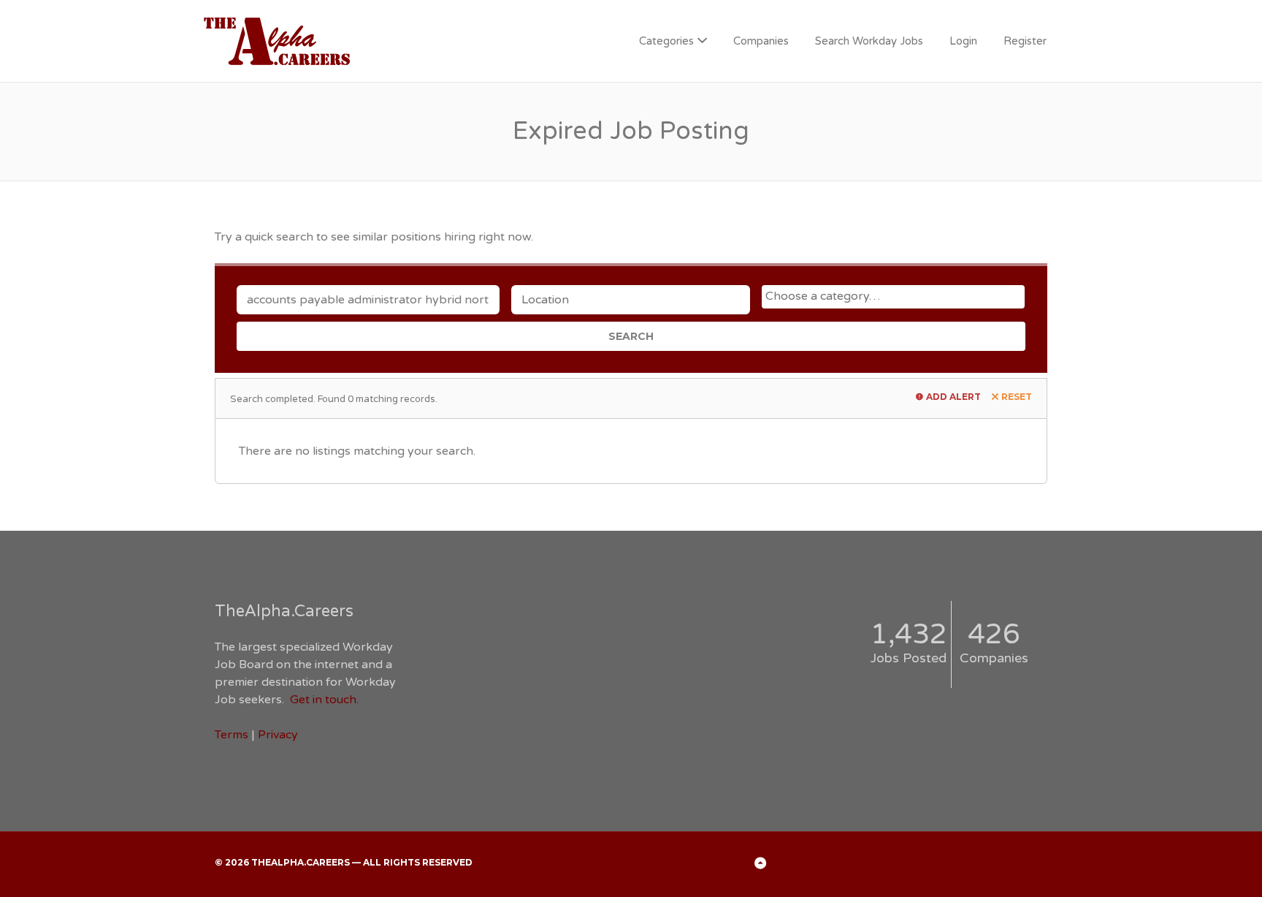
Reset (1016, 396)
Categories (666, 41)
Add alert (953, 396)
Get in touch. (324, 699)
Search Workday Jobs (869, 41)
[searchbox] (895, 296)
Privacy (278, 734)
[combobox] (893, 297)
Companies (761, 41)
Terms (231, 734)
